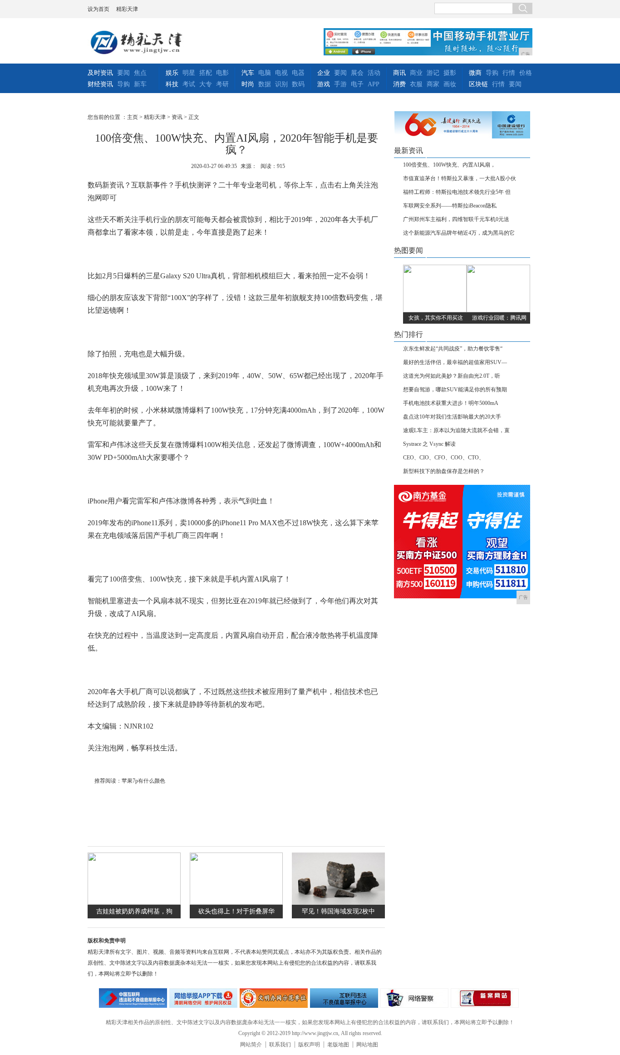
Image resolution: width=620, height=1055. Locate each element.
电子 (357, 84)
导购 (123, 84)
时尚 (247, 84)
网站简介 (251, 1044)
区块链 (478, 84)
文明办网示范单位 (274, 998)
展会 (357, 72)
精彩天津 (127, 9)
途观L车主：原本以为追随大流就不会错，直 (456, 430)
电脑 (264, 72)
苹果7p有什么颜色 (143, 781)
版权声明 (309, 1044)
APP (373, 84)
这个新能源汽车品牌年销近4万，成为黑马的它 (459, 233)
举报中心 (344, 998)
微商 (475, 72)
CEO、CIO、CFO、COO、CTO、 (443, 457)
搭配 (205, 72)
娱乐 (172, 72)
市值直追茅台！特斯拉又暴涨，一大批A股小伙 (459, 178)
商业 (416, 72)
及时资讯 (100, 72)
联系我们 (280, 1044)
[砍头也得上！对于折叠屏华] (236, 902)
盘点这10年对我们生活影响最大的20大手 (452, 417)
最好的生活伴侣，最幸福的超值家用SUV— (455, 362)
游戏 (323, 84)
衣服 (416, 84)
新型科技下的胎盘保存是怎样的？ (444, 471)
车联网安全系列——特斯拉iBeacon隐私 (450, 205)
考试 (188, 84)
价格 (525, 72)
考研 (222, 84)
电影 (222, 72)
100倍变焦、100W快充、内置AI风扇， (449, 165)
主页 (132, 117)
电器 (298, 72)
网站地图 (367, 1044)
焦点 (140, 72)
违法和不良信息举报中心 (133, 998)
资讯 (177, 117)
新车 (140, 84)
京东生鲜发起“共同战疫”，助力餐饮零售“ (452, 348)
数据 (264, 84)
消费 (399, 84)
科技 (172, 84)
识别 (281, 84)
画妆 (449, 84)
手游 (340, 84)
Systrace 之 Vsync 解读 (429, 444)
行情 (508, 72)
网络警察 (414, 998)
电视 (281, 72)
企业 (323, 72)
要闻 (123, 72)
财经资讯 (100, 84)
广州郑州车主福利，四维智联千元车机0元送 (456, 219)
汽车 (247, 72)
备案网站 (485, 998)
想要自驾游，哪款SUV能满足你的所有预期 (455, 389)
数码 (298, 84)
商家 (433, 84)
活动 (374, 72)
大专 (205, 84)
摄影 (449, 72)
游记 (433, 72)
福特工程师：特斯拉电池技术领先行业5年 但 (457, 192)
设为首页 (98, 9)
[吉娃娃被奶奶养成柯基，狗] (134, 902)
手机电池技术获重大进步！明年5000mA (450, 403)
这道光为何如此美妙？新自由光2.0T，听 (451, 376)
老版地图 (338, 1044)
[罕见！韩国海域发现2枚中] (338, 902)
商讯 (399, 72)
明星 (188, 72)
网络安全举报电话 (203, 998)
